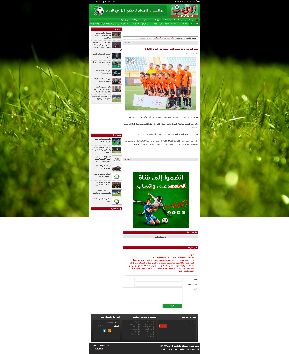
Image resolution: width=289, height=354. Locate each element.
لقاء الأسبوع (148, 329)
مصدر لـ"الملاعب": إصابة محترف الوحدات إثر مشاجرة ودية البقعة (102, 35)
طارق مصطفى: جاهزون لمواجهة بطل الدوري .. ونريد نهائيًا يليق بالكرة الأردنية (102, 89)
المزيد (164, 326)
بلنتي (135, 332)
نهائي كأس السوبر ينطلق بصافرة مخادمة (91, 24)
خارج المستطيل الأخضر (139, 20)
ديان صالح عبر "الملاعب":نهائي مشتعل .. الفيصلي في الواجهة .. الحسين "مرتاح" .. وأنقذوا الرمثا (107, 46)
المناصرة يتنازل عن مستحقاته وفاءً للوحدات (102, 200)
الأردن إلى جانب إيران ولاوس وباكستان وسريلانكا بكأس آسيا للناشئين (101, 149)
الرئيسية (149, 322)
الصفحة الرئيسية (191, 38)
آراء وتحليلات (124, 20)
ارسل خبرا (99, 2)
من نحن (114, 2)
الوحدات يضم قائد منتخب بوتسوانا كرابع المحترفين (103, 167)
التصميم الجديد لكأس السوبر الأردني (147, 24)
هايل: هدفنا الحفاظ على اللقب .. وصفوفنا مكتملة (101, 80)
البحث (92, 2)
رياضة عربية (178, 20)
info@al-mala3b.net (105, 326)
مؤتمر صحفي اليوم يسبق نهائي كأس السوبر (103, 140)
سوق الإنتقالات (154, 20)
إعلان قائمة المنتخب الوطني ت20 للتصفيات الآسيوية (102, 183)
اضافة (172, 306)
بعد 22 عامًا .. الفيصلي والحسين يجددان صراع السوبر (102, 192)
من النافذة (149, 332)
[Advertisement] (210, 60)
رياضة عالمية (167, 20)
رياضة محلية (188, 20)
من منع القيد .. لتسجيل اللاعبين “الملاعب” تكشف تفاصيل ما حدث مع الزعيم (102, 159)
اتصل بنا (107, 2)
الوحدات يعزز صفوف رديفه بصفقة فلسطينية (102, 175)
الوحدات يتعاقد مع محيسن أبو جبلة (120, 24)
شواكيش (134, 329)
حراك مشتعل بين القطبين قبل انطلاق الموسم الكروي (101, 97)
